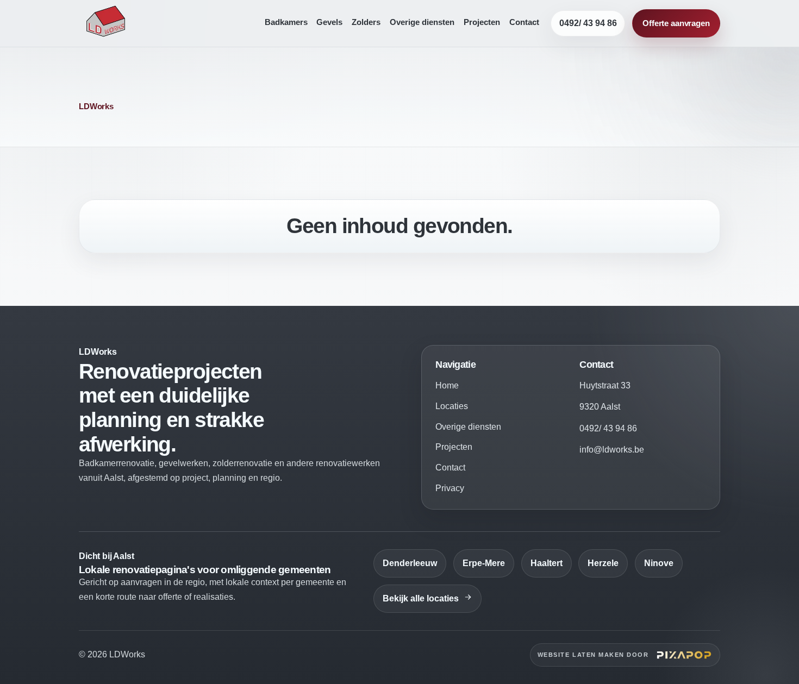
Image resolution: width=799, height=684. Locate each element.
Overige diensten (422, 22)
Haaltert (546, 563)
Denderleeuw (410, 563)
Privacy (449, 488)
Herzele (603, 563)
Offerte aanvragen (675, 23)
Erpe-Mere (484, 563)
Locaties (451, 406)
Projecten (482, 22)
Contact (524, 22)
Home (447, 385)
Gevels (329, 22)
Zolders (366, 22)
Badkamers (286, 22)
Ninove (658, 563)
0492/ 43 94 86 (588, 23)
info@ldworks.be (611, 449)
